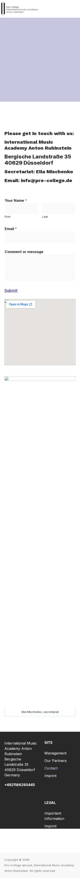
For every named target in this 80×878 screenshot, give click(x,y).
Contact (51, 768)
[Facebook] (20, 840)
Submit (11, 290)
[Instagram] (40, 840)
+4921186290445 (19, 785)
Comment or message (24, 251)
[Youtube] (59, 840)
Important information (54, 816)
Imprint (50, 775)
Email (11, 229)
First (7, 216)
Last (45, 216)
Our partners (55, 760)
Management (55, 753)
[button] (74, 8)
